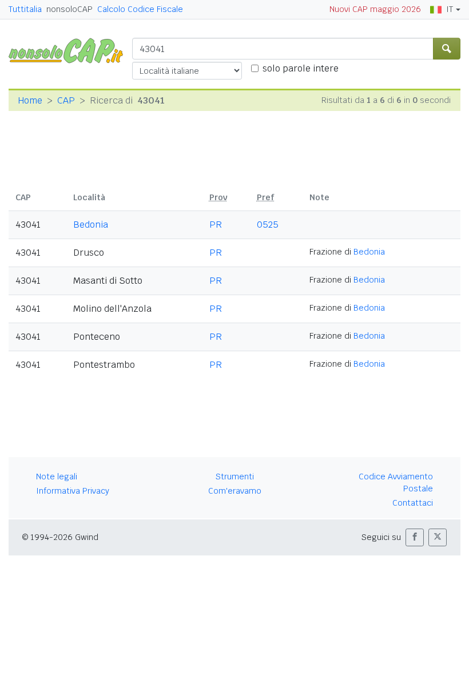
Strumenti (235, 476)
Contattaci (412, 503)
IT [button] (449, 9)
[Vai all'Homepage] (70, 50)
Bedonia (90, 225)
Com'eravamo (234, 491)
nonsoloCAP (69, 9)
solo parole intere (301, 68)
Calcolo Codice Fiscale (140, 9)
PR (215, 225)
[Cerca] (446, 48)
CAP (66, 100)
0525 (268, 225)
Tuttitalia (25, 9)
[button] (415, 537)
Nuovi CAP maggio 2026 (375, 9)
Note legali (56, 476)
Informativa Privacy (72, 491)
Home (30, 100)
